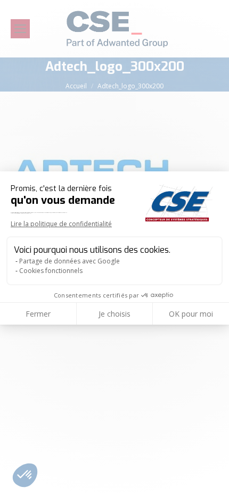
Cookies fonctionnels (51, 270)
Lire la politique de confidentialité (61, 223)
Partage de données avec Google (69, 261)
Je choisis (114, 314)
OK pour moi (191, 314)
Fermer (38, 314)
